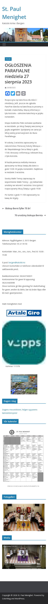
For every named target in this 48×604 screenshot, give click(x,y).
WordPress (19, 598)
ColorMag (6, 598)
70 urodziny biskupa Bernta (29, 215)
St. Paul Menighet (25, 595)
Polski (8, 59)
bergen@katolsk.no (17, 262)
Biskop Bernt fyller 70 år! (17, 208)
